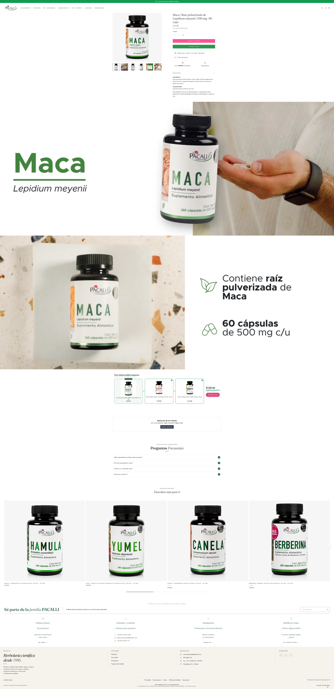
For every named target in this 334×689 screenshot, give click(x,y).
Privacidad (147, 680)
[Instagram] (281, 655)
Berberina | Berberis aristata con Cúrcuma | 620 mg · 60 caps (271, 583)
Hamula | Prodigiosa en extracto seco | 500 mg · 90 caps (24, 583)
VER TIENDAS (42, 642)
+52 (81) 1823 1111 (123, 641)
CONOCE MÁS (207, 642)
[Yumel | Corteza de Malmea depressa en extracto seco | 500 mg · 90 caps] (126, 540)
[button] (322, 8)
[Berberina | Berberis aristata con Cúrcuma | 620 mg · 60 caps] (289, 540)
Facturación (185, 680)
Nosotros (114, 654)
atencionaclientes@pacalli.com (127, 638)
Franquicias (114, 661)
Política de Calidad (174, 680)
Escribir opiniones (167, 427)
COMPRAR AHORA (194, 46)
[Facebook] (285, 655)
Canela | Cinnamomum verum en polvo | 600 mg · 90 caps (187, 583)
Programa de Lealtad (117, 664)
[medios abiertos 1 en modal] (158, 16)
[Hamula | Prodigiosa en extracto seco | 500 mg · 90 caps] (44, 540)
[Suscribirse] (327, 609)
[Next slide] (159, 67)
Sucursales (114, 657)
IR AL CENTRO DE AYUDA (290, 642)
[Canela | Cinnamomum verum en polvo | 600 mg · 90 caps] (207, 540)
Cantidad (175, 31)
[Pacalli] (290, 655)
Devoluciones (157, 680)
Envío (174, 28)
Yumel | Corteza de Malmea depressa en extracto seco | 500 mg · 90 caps (112, 583)
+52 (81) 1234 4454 (124, 635)
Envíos (165, 680)
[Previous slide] (114, 67)
